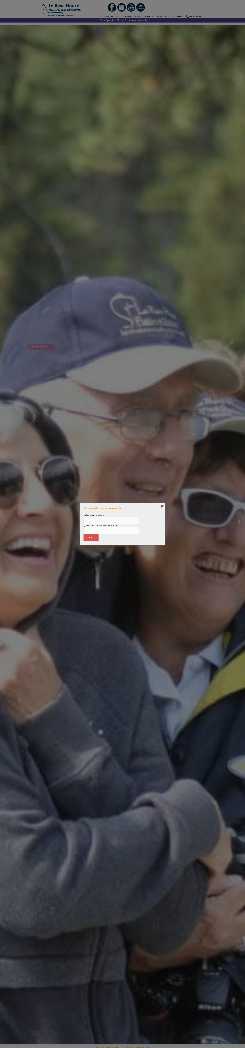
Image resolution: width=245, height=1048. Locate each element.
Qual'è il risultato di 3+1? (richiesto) (101, 525)
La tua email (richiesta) (94, 515)
